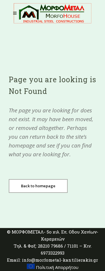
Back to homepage (38, 185)
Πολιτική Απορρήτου (56, 267)
